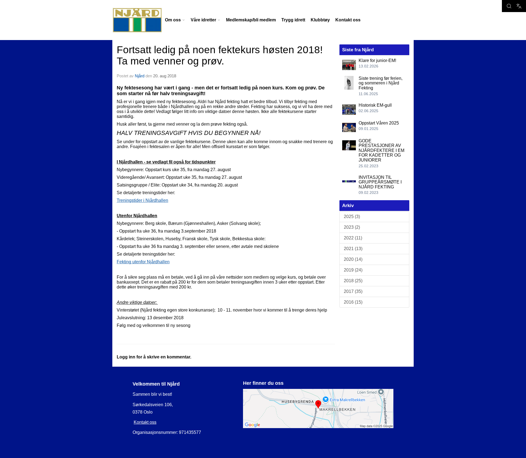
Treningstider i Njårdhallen (142, 200)
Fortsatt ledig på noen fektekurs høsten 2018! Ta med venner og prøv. (220, 55)
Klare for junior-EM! (377, 60)
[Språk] (519, 6)
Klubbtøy (320, 20)
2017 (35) (353, 291)
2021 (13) (353, 248)
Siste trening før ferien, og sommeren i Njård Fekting (380, 83)
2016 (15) (353, 302)
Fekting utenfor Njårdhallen (143, 261)
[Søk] (509, 6)
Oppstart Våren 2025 (379, 123)
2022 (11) (353, 238)
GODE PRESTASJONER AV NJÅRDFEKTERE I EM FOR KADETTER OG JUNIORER (381, 150)
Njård (139, 75)
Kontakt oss (348, 20)
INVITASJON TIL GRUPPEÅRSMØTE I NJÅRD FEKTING (380, 182)
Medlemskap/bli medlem (251, 20)
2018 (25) (353, 280)
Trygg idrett (293, 20)
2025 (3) (352, 216)
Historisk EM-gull (375, 105)
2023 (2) (352, 227)
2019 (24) (353, 270)
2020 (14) (353, 259)
